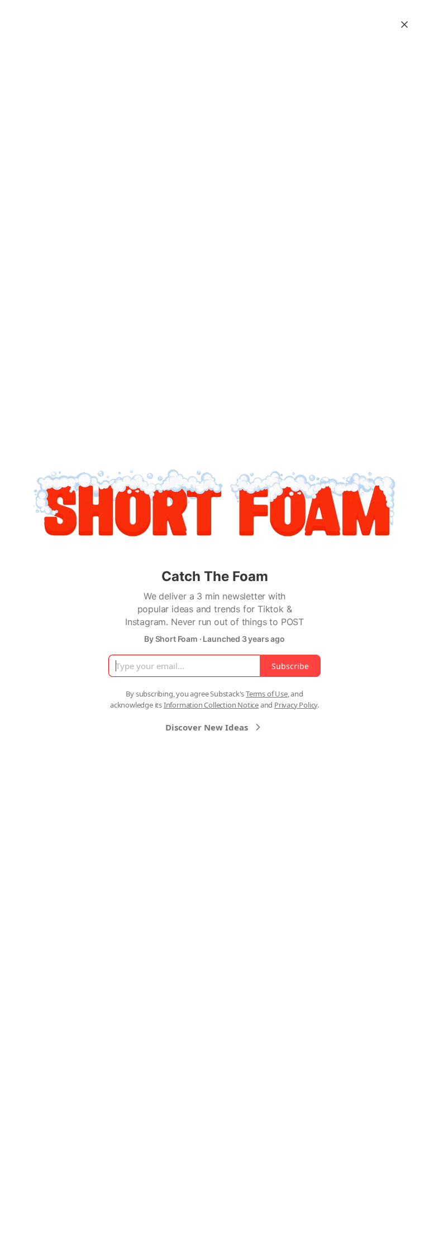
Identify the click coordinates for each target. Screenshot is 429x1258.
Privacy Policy (295, 705)
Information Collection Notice (211, 705)
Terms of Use (267, 694)
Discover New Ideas (206, 727)
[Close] (404, 24)
